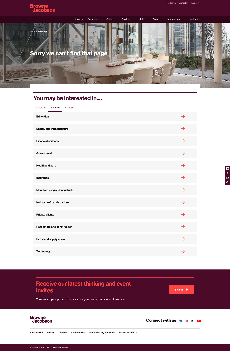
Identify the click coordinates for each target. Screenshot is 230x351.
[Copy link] (227, 182)
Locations (193, 19)
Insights (141, 19)
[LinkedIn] (179, 321)
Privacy (50, 332)
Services (126, 19)
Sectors (110, 19)
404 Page (42, 31)
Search (173, 3)
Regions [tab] (69, 107)
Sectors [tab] (55, 107)
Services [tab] (41, 107)
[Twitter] (191, 321)
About (78, 19)
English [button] (194, 3)
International (174, 19)
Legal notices (78, 332)
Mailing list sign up (128, 332)
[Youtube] (197, 321)
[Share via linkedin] (227, 169)
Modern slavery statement (102, 332)
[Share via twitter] (227, 173)
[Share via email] (227, 178)
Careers (156, 19)
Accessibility (36, 332)
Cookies (63, 332)
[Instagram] (185, 321)
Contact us (183, 3)
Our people (93, 19)
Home (32, 31)
